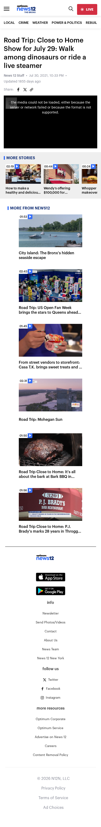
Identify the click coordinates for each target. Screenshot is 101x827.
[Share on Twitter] (25, 90)
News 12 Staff (14, 75)
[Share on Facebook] (18, 90)
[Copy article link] (31, 90)
